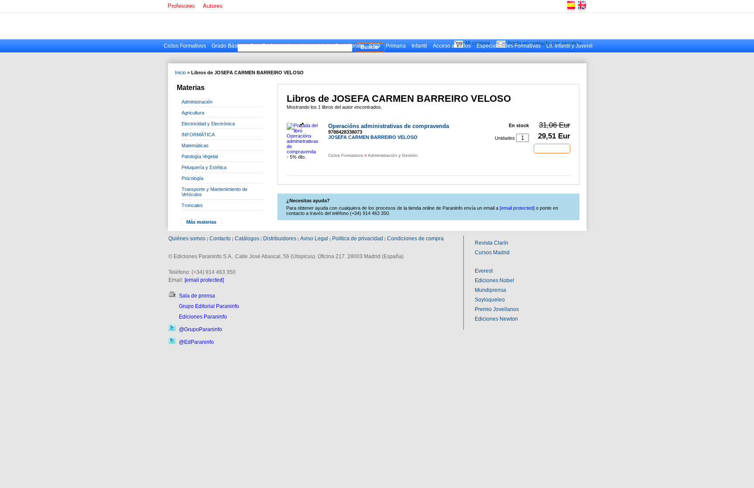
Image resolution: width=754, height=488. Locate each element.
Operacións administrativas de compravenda (388, 126)
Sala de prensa (197, 296)
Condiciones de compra (415, 238)
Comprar (552, 148)
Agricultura (193, 112)
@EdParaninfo (196, 342)
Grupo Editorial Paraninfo (209, 306)
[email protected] (204, 280)
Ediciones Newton (496, 319)
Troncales (192, 205)
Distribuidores (279, 238)
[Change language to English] (581, 10)
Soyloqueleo (490, 300)
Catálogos (247, 238)
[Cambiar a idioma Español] (571, 10)
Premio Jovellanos (497, 309)
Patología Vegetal (200, 156)
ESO (374, 46)
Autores (213, 6)
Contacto (220, 238)
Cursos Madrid (492, 252)
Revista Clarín (491, 243)
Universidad (315, 46)
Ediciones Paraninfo (203, 317)
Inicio (180, 72)
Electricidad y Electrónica (208, 123)
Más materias (201, 222)
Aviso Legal (314, 238)
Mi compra (477, 43)
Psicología (192, 178)
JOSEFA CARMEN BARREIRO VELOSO (373, 137)
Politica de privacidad (357, 238)
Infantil (419, 46)
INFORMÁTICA (198, 134)
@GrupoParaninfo (200, 329)
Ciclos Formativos (185, 46)
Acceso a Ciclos (452, 46)
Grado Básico (228, 46)
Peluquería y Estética (204, 167)
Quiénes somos (187, 238)
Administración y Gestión (393, 155)
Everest (484, 271)
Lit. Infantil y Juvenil (569, 46)
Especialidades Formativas (508, 46)
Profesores (181, 6)
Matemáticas (195, 145)
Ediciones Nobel (494, 280)
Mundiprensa (490, 290)
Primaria (396, 46)
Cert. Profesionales (272, 46)
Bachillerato (349, 46)
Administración (197, 101)
